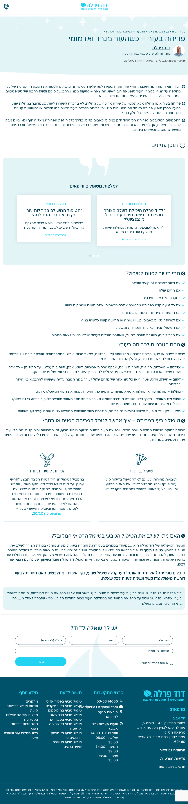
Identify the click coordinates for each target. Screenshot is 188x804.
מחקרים (32, 701)
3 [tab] (90, 256)
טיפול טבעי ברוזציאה (66, 715)
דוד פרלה (161, 47)
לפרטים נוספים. (72, 797)
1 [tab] (98, 256)
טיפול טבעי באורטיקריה (64, 706)
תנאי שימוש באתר (171, 767)
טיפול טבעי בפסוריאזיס (64, 701)
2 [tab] (94, 256)
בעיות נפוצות (161, 31)
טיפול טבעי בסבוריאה (65, 720)
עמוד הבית (178, 31)
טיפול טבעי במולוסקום (65, 710)
